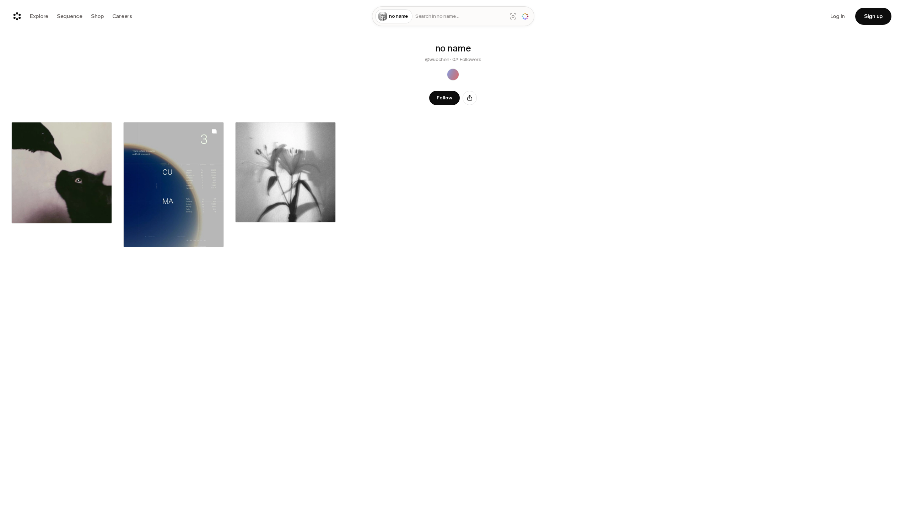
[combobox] (459, 16)
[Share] (470, 98)
